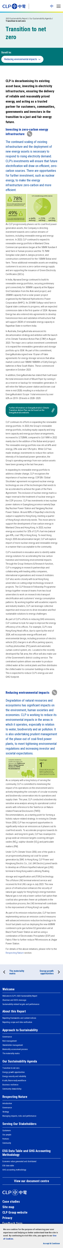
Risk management (9, 1041)
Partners (5, 1139)
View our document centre (31, 1181)
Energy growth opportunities (47, 972)
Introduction (7, 1103)
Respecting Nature (15, 952)
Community (6, 1143)
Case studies (11, 1201)
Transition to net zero (10, 1068)
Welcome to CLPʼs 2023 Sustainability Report (19, 996)
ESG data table (8, 1166)
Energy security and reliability (14, 1076)
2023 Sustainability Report (17, 18)
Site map (8, 1207)
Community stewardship (11, 1089)
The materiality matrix (16, 972)
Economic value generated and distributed (19, 1161)
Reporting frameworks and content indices (19, 1018)
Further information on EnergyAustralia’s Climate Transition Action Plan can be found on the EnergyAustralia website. (29, 410)
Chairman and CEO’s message (14, 1000)
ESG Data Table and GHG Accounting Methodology (26, 1153)
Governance (7, 1037)
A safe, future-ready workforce (14, 1080)
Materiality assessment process (15, 1049)
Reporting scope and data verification (17, 1022)
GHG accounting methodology (14, 1170)
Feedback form (12, 1223)
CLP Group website (14, 1212)
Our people (6, 1135)
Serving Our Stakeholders (19, 1124)
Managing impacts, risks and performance (19, 1116)
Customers (6, 1130)
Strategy (5, 1112)
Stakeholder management (12, 1045)
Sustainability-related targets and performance (20, 1004)
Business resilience (10, 1085)
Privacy (7, 1218)
